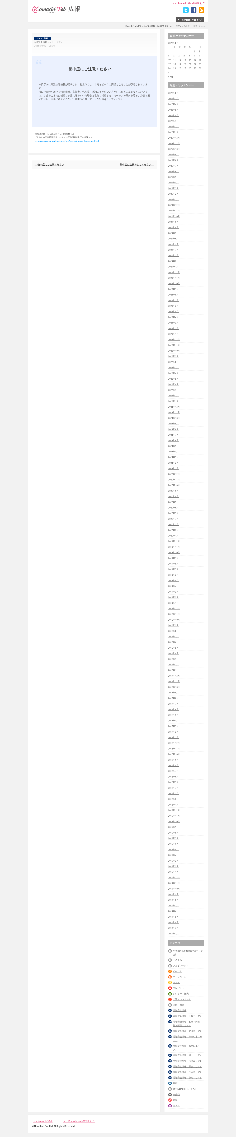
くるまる (177, 960)
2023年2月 (173, 328)
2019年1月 (173, 603)
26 (179, 68)
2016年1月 (173, 804)
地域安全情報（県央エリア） (187, 1066)
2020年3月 (173, 524)
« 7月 (170, 76)
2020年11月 (174, 479)
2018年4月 (173, 653)
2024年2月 (173, 261)
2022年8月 (173, 362)
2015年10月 (174, 821)
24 (169, 68)
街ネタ (176, 1105)
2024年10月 (174, 216)
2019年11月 (174, 547)
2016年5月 (173, 782)
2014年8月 (173, 900)
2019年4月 (173, 586)
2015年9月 (173, 827)
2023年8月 (173, 294)
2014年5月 (173, 917)
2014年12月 (174, 877)
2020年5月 (173, 513)
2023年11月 (174, 278)
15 (195, 59)
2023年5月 (173, 311)
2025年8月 (173, 160)
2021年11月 (174, 412)
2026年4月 (173, 115)
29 (195, 68)
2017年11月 (174, 681)
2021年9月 (173, 423)
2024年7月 (173, 233)
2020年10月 (174, 485)
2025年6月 (173, 171)
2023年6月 (173, 306)
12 (179, 59)
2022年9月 (173, 356)
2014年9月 (173, 894)
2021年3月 (173, 457)
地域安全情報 (149, 26)
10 (169, 59)
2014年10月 (174, 889)
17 (169, 64)
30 (200, 68)
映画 (175, 1083)
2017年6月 (173, 709)
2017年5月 (173, 715)
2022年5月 (173, 379)
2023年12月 (174, 272)
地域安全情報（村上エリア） (169, 26)
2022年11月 (174, 345)
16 (200, 59)
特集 (175, 1100)
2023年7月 (173, 300)
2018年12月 (174, 608)
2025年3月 (173, 188)
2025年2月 (173, 194)
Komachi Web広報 (133, 26)
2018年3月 (173, 659)
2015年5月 (173, 849)
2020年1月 (173, 535)
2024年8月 (173, 227)
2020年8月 (173, 496)
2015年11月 (174, 816)
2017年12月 (174, 676)
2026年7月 (173, 98)
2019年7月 (173, 569)
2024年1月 (173, 266)
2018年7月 (173, 636)
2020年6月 (173, 507)
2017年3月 (173, 726)
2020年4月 (173, 519)
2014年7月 (173, 905)
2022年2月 (173, 395)
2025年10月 (174, 149)
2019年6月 (173, 575)
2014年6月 (173, 911)
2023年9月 (173, 289)
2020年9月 (173, 491)
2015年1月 (173, 872)
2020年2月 (173, 530)
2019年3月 (173, 591)
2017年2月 (173, 732)
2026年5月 (173, 109)
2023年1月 (173, 334)
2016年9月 (173, 760)
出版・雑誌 (178, 1005)
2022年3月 (173, 390)
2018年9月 (173, 625)
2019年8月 (173, 563)
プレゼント (178, 988)
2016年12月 (174, 743)
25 (174, 68)
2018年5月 (173, 648)
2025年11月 (174, 143)
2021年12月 (174, 407)
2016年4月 (173, 788)
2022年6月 (173, 373)
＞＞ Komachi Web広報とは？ (188, 3)
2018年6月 (173, 642)
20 (184, 64)
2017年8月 (173, 698)
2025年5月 (173, 177)
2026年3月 (173, 121)
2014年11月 (174, 883)
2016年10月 (174, 754)
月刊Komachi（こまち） (185, 1089)
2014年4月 (173, 922)
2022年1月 (173, 401)
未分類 (176, 1094)
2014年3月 (173, 928)
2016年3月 (173, 793)
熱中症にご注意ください (49, 164)
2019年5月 (173, 580)
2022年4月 (173, 384)
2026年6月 (173, 104)
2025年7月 (173, 166)
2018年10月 (174, 619)
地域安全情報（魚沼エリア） (187, 1077)
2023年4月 (173, 317)
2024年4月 (173, 250)
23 (200, 64)
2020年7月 (173, 502)
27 (184, 68)
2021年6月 (173, 440)
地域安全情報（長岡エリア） (187, 1072)
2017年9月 (173, 692)
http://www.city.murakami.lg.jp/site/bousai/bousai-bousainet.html (67, 141)
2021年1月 (173, 468)
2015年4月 (173, 855)
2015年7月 (173, 838)
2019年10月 (174, 552)
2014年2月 (173, 933)
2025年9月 (173, 154)
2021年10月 (174, 418)
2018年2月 (173, 664)
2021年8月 (173, 429)
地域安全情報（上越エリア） (187, 1016)
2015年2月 (173, 866)
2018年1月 (173, 670)
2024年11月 (174, 210)
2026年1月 (173, 132)
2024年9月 (173, 222)
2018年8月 (173, 631)
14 (190, 59)
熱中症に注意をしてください (137, 164)
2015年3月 (173, 860)
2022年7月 (173, 367)
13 (184, 59)
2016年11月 (174, 748)
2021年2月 (173, 463)
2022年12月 (174, 339)
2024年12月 (174, 205)
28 (190, 68)
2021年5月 (173, 446)
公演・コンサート (182, 999)
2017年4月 (173, 720)
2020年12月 (174, 474)
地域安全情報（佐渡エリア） (187, 1031)
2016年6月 (173, 776)
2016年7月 (173, 771)
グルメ (176, 982)
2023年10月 (174, 283)
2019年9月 (173, 558)
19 (179, 64)
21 (190, 64)
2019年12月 (174, 541)
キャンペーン (179, 977)
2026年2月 (173, 126)
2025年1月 (173, 199)
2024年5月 (173, 244)
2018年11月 (174, 614)
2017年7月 (173, 704)
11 (174, 59)
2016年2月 (173, 799)
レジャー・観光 (181, 993)
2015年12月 (174, 810)
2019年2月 (173, 597)
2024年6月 (173, 238)
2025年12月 (174, 138)
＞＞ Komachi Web (43, 1121)
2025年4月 (173, 182)
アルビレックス (181, 965)
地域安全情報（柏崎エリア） (187, 1060)
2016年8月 (173, 765)
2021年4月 (173, 451)
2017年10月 (174, 687)
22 (195, 64)
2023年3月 (173, 322)
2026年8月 (173, 93)
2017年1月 (173, 737)
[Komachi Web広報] (56, 13)
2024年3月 (173, 255)
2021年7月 (173, 435)
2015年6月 (173, 844)
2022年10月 (174, 350)
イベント (177, 971)
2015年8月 (173, 832)
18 (174, 64)
